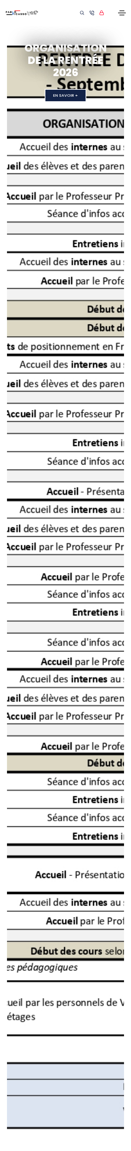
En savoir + (65, 83)
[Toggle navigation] (122, 12)
